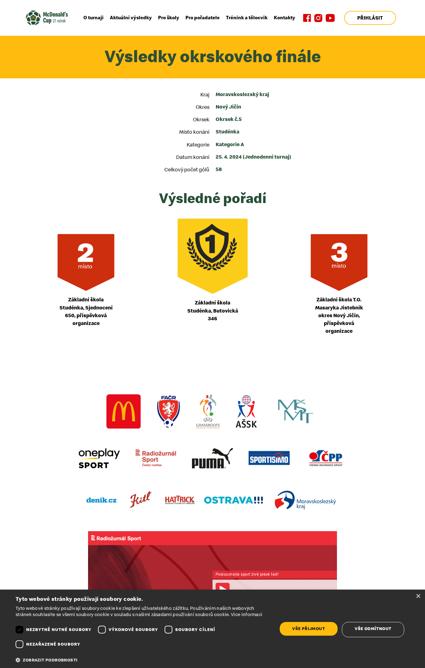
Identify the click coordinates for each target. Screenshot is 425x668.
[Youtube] (330, 18)
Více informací (246, 615)
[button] (142, 660)
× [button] (418, 596)
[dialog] (212, 629)
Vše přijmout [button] (308, 629)
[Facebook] (307, 18)
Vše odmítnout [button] (373, 629)
